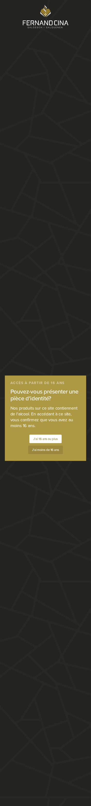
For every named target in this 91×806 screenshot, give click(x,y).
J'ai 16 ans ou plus (45, 439)
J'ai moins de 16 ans (45, 450)
